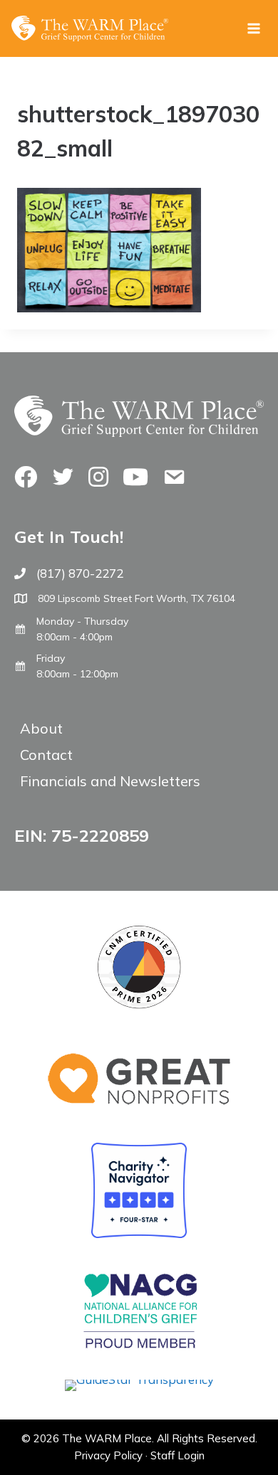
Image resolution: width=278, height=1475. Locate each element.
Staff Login (177, 1455)
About (41, 728)
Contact (46, 754)
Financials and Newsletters (110, 781)
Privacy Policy (108, 1455)
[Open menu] (253, 28)
